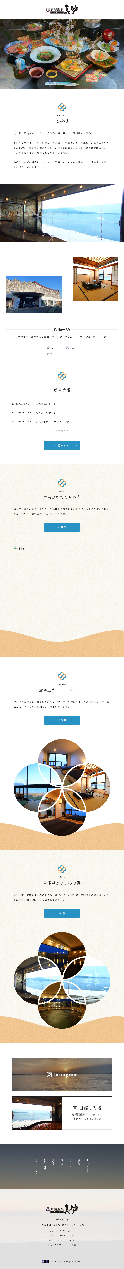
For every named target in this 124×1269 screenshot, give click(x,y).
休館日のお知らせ (46, 404)
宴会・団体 (45, 1164)
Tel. (62, 1230)
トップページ (88, 1165)
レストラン (71, 1164)
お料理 (79, 1162)
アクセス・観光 (36, 1167)
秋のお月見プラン (46, 412)
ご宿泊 (53, 1162)
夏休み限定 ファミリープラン (54, 421)
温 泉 (62, 1162)
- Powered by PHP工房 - (62, 430)
